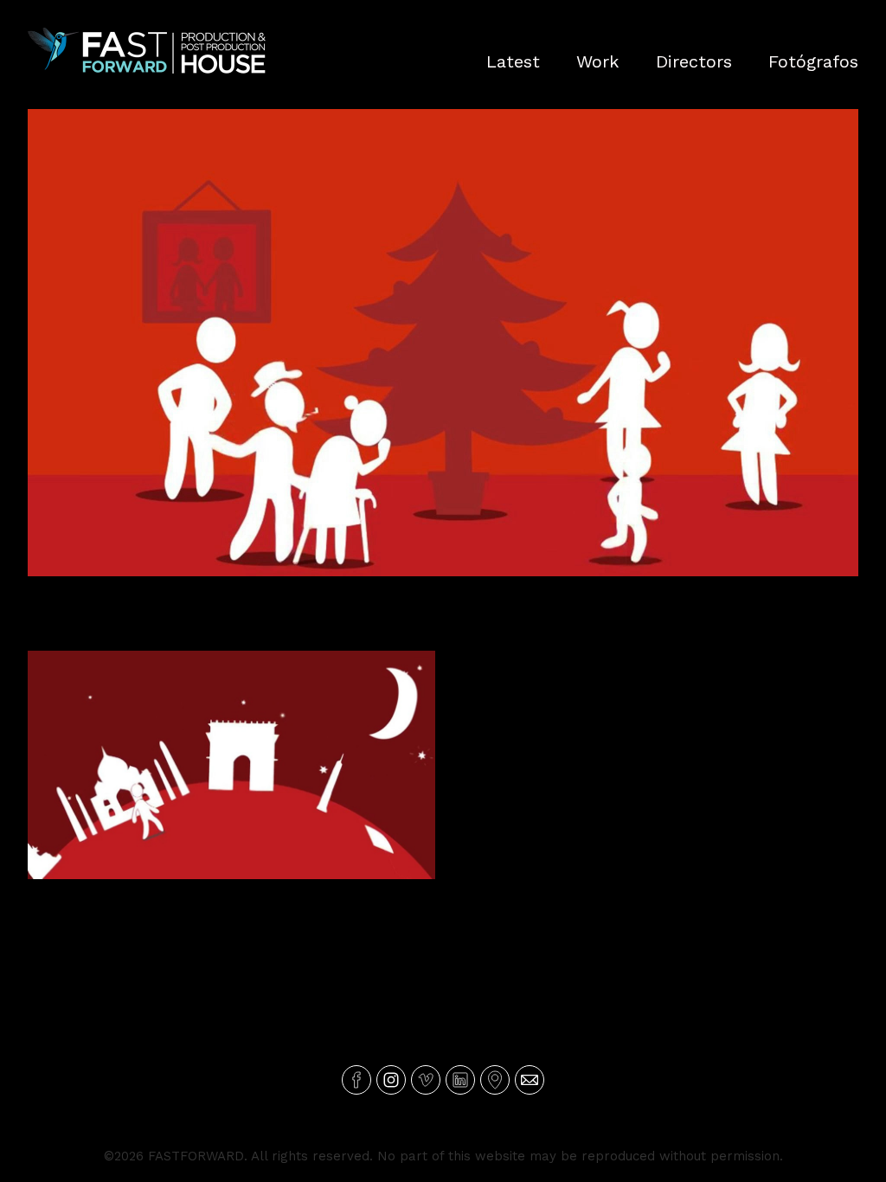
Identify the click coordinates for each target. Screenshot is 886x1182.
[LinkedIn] (460, 1080)
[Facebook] (356, 1080)
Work (597, 61)
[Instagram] (391, 1080)
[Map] (495, 1080)
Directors (694, 61)
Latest (513, 61)
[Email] (529, 1080)
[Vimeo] (425, 1080)
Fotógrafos (813, 61)
